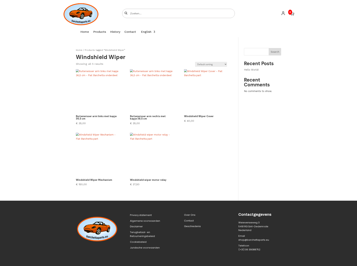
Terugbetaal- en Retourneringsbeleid (142, 234)
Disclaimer (136, 226)
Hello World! (251, 69)
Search (275, 51)
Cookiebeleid (138, 242)
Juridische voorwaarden (145, 247)
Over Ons (189, 215)
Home (84, 32)
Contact (130, 32)
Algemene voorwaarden (145, 221)
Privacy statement (141, 215)
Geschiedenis (192, 226)
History (115, 32)
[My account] (283, 13)
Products (99, 32)
